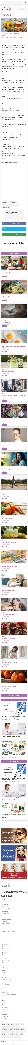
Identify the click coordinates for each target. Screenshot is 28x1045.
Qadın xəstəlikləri (6, 948)
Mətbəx (3, 970)
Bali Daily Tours (24, 1043)
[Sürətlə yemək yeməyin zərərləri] (14, 580)
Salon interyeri (5, 962)
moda (3, 1024)
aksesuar (10, 1036)
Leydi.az (8, 1041)
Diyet (15, 162)
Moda (3, 916)
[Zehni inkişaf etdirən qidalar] (14, 435)
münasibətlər (17, 1036)
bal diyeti (5, 202)
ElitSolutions (8, 1043)
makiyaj (3, 1026)
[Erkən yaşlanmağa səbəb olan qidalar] (14, 604)
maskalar (4, 1036)
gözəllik (4, 1034)
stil (8, 1024)
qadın (12, 1024)
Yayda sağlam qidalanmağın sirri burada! (11, 272)
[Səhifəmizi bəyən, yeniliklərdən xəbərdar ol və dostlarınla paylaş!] (21, 9)
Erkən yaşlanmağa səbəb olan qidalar (10, 614)
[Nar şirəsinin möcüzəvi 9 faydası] (14, 628)
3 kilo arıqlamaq (6, 204)
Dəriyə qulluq (12, 737)
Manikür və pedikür (6, 908)
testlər (17, 1034)
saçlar (23, 1029)
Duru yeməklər (5, 975)
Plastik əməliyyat (6, 913)
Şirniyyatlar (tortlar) (6, 979)
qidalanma (23, 1031)
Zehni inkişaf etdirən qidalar (8, 445)
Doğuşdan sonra (5, 992)
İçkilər (3, 982)
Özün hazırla (5, 1018)
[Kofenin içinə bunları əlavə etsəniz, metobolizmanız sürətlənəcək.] (14, 385)
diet (18, 1031)
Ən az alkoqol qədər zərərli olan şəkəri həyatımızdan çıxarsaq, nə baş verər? (14, 321)
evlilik (14, 1026)
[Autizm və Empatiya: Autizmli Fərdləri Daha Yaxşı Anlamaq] (14, 747)
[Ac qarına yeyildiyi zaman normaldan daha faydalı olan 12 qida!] (14, 336)
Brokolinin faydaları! (6, 296)
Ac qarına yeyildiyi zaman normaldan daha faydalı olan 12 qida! (14, 347)
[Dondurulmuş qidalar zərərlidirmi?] (14, 556)
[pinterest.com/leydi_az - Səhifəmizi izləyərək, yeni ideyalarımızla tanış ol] (14, 870)
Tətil (3, 1011)
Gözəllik (3, 899)
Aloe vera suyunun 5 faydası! (8, 371)
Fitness (3, 946)
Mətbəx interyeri (5, 960)
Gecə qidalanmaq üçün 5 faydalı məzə (10, 469)
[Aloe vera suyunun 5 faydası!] (14, 361)
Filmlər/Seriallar (5, 1016)
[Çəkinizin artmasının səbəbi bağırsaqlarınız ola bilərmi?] (14, 483)
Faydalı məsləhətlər (6, 1021)
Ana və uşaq (12, 719)
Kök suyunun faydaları (7, 518)
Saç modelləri (5, 911)
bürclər (22, 1034)
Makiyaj (3, 901)
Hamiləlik (4, 990)
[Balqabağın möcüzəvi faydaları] (14, 676)
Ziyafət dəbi (4, 921)
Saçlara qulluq (5, 906)
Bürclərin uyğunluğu (6, 933)
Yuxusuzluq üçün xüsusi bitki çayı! (9, 421)
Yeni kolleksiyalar (6, 923)
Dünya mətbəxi (5, 984)
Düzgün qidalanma (13, 37)
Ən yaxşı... (4, 1004)
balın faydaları (6, 207)
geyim (22, 1024)
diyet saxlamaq (15, 204)
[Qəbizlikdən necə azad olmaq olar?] (14, 652)
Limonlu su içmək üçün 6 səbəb (9, 542)
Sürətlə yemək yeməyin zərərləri (9, 590)
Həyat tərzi (4, 1000)
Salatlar (4, 972)
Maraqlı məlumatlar (6, 1009)
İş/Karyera (4, 1014)
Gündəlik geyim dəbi (6, 919)
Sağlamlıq (12, 757)
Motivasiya (4, 1007)
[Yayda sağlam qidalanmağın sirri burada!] (14, 262)
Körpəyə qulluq (5, 996)
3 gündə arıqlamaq (13, 202)
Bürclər (3, 929)
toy (18, 1026)
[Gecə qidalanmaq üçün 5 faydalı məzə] (14, 459)
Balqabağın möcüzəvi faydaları (9, 686)
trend (17, 1024)
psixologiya (10, 1034)
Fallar (3, 936)
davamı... (4, 276)
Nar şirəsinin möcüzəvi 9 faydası (9, 638)
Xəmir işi (4, 977)
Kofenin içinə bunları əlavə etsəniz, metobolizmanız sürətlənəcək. (13, 396)
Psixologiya (4, 1002)
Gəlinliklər (4, 926)
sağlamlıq (17, 1029)
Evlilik (3, 954)
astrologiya (4, 1029)
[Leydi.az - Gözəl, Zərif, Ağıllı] (7, 9)
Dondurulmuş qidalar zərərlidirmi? (9, 566)
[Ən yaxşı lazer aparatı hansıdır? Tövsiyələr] (14, 729)
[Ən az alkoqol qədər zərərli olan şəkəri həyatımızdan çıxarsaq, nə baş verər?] (14, 310)
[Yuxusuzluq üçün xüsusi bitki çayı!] (14, 411)
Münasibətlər (4, 952)
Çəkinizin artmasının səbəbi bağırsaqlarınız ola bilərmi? (12, 493)
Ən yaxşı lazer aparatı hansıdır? (11, 736)
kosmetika (12, 1031)
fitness (11, 1029)
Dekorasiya (4, 958)
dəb (9, 1026)
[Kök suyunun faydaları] (14, 508)
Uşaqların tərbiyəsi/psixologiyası (9, 994)
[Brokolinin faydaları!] (14, 286)
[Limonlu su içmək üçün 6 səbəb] (14, 532)
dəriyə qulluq (4, 1031)
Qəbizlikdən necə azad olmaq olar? (10, 662)
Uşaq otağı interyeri (6, 964)
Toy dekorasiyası (5, 967)
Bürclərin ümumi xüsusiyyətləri (8, 931)
